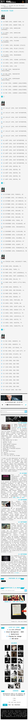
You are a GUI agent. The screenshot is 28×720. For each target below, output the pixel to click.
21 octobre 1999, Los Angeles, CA (14, 204)
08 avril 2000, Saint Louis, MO (14, 306)
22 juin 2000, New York (11, 373)
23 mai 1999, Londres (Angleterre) (15, 93)
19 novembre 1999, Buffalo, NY (13, 241)
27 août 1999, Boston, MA (11, 179)
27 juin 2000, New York (11, 383)
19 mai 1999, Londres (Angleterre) (15, 86)
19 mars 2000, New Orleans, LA (13, 290)
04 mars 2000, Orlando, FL (12, 266)
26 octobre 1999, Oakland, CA (13, 214)
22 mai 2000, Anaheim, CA (11, 344)
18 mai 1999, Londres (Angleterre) (15, 83)
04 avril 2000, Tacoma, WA (12, 303)
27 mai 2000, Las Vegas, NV (12, 347)
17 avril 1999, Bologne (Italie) (14, 45)
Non (15, 700)
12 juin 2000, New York (11, 360)
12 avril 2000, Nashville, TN (13, 313)
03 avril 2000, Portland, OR (13, 300)
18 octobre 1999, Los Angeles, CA (14, 201)
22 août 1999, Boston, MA (11, 169)
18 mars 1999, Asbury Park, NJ (13, 21)
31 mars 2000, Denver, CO (11, 296)
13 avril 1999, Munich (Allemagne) (15, 37)
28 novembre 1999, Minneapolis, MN (15, 247)
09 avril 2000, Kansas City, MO (14, 309)
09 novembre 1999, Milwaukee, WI (14, 223)
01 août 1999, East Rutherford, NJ (15, 140)
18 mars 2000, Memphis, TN (12, 287)
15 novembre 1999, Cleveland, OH (14, 234)
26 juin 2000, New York (11, 380)
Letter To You (21, 427)
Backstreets (15, 634)
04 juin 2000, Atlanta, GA (12, 357)
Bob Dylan (15, 638)
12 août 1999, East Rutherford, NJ (15, 163)
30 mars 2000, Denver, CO (11, 293)
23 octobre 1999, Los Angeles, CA (14, 207)
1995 (14, 497)
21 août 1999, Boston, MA (11, 166)
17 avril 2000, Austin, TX (12, 319)
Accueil (3, 5)
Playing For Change (15, 636)
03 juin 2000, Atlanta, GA (12, 354)
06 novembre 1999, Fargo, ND (13, 220)
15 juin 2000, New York (11, 364)
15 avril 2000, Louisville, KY (13, 316)
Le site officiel (15, 629)
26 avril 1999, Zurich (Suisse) (14, 63)
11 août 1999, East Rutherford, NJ (15, 160)
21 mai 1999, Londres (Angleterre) (15, 89)
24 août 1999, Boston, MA (11, 173)
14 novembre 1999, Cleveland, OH (14, 231)
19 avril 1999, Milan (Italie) (13, 48)
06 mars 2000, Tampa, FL (11, 269)
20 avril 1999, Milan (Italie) (13, 51)
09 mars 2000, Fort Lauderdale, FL (15, 272)
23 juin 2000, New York (11, 377)
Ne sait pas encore (15, 702)
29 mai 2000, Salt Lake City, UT (14, 351)
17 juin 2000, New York (11, 367)
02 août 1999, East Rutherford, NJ (15, 143)
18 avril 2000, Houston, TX (12, 322)
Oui (15, 698)
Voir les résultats (14, 705)
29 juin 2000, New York (11, 386)
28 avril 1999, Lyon (10, 66)
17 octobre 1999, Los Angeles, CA (14, 197)
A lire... (18, 572)
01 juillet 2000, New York (12, 390)
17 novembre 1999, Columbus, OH (14, 238)
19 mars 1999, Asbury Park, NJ (13, 25)
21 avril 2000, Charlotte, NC (13, 326)
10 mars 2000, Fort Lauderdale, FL (15, 276)
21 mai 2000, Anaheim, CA (11, 341)
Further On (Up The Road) (16, 5)
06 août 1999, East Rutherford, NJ (15, 150)
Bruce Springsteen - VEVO (15, 632)
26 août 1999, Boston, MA (11, 176)
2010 (18, 497)
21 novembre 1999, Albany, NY (13, 244)
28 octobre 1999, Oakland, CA (13, 217)
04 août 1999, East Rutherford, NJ (15, 147)
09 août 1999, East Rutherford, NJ (15, 156)
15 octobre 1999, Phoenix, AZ (13, 194)
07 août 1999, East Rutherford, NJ (15, 153)
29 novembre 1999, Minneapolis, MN (15, 251)
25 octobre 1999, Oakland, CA (13, 210)
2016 (23, 497)
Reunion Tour (7, 6)
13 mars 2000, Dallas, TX (11, 279)
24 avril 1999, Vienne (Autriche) (14, 59)
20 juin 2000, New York (11, 370)
